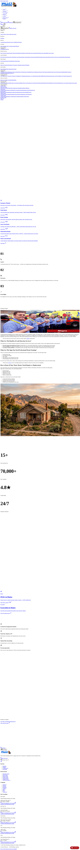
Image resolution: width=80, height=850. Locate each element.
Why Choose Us (7, 34)
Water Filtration (3, 69)
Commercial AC (69, 76)
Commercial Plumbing (25, 65)
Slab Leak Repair (25, 57)
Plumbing (4, 11)
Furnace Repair (21, 72)
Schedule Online (11, 744)
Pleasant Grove (15, 90)
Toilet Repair (39, 57)
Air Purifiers (9, 80)
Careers (14, 34)
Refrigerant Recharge (46, 76)
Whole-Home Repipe (66, 57)
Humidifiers (14, 80)
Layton (5, 92)
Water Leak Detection (18, 57)
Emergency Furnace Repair (13, 72)
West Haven (15, 94)
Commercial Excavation (72, 83)
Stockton (20, 96)
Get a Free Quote (11, 181)
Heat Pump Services (53, 72)
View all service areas (4, 723)
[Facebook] (1, 761)
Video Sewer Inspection (32, 53)
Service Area (5, 17)
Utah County (2, 89)
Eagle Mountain (21, 90)
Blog (3, 38)
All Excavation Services (4, 83)
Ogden (1, 94)
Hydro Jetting (25, 53)
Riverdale (11, 94)
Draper (9, 88)
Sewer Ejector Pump (55, 83)
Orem (18, 46)
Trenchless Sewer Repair (42, 53)
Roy (4, 94)
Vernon (27, 96)
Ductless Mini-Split (38, 76)
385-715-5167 (4, 812)
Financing (5, 42)
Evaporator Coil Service (54, 76)
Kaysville (12, 92)
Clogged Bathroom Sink (18, 53)
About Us (2, 34)
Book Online (4, 749)
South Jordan (12, 46)
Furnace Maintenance (35, 72)
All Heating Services (4, 72)
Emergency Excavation (63, 83)
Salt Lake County (3, 87)
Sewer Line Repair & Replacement (36, 83)
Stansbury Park (10, 96)
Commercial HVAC (10, 73)
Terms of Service (9, 848)
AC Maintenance (23, 76)
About (4, 9)
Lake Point (16, 96)
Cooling (4, 16)
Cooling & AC (5, 768)
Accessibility (14, 848)
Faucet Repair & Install (33, 57)
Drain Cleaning (3, 53)
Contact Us (5, 791)
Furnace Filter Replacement (44, 72)
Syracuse (29, 92)
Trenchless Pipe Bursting (47, 83)
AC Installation (17, 76)
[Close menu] (4, 26)
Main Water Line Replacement (15, 83)
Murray (24, 88)
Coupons (2, 42)
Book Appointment (18, 22)
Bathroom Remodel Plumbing (6, 65)
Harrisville (30, 94)
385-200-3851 (4, 841)
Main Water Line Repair (25, 83)
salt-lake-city (13, 721)
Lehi (16, 46)
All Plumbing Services (4, 49)
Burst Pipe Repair (3, 57)
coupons (27, 338)
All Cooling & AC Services (5, 76)
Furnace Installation (27, 72)
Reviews (11, 34)
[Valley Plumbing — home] (8, 6)
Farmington (9, 92)
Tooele (1, 96)
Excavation (5, 12)
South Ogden (7, 94)
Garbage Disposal (45, 57)
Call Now (4, 747)
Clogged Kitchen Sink (10, 53)
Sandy (7, 88)
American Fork (9, 90)
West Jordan (2, 46)
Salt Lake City (7, 46)
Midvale (21, 88)
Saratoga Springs (27, 90)
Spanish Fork (32, 90)
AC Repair (13, 76)
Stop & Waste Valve (52, 57)
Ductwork (4, 73)
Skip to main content (4, 0)
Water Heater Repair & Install (5, 61)
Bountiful (2, 92)
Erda (13, 96)
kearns (7, 721)
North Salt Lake (21, 92)
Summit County (3, 97)
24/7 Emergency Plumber (16, 65)
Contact (4, 18)
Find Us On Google (11, 803)
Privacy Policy (3, 848)
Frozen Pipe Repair (10, 57)
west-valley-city (3, 721)
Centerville (16, 92)
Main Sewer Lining (50, 53)
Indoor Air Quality (62, 76)
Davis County (3, 91)
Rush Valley (24, 96)
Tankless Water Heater (15, 61)
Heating (4, 14)
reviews (9, 362)
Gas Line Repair (59, 57)
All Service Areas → (6, 780)
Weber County (3, 93)
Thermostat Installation (61, 72)
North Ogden (20, 94)
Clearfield (26, 92)
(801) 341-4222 (5, 181)
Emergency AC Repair (31, 76)
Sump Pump (14, 69)
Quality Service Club (11, 42)
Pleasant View (25, 94)
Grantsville (5, 96)
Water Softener (9, 69)
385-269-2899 (4, 822)
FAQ (1, 38)
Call (2, 24)
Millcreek (27, 88)
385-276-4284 (4, 803)
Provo (4, 90)
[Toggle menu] (4, 24)
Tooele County (3, 95)
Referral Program (18, 42)
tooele (10, 721)
